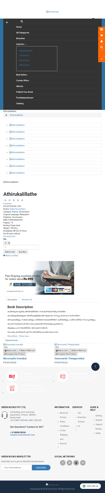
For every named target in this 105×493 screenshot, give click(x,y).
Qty (4, 239)
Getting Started (99, 418)
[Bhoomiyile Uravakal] (26, 344)
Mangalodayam (26, 51)
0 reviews (7, 203)
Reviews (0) (27, 300)
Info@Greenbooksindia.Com (22, 435)
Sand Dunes (24, 60)
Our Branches (82, 415)
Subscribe (41, 468)
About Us (64, 413)
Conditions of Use (64, 428)
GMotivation (24, 65)
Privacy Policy (63, 419)
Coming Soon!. (9, 236)
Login (100, 3)
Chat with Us (92, 486)
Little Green (24, 55)
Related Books (11, 340)
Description (12, 300)
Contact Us (81, 424)
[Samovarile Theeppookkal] (78, 344)
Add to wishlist (11, 255)
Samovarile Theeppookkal (69, 358)
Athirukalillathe (16, 115)
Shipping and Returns (64, 439)
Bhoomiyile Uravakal (15, 358)
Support (99, 424)
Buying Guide (98, 431)
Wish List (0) (85, 3)
